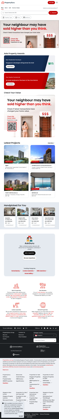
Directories (19, 375)
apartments (6, 366)
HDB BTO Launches (7, 381)
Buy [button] (2, 8)
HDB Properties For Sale (34, 381)
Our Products (6, 336)
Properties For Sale (35, 375)
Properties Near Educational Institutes (34, 394)
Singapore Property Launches (8, 397)
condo (7, 297)
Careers (5, 338)
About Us (5, 334)
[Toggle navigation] (56, 2)
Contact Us (22, 332)
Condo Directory (20, 376)
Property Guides (7, 379)
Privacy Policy (19, 408)
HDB (25, 295)
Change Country (38, 332)
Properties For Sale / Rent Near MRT (22, 393)
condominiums (49, 365)
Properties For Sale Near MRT (21, 397)
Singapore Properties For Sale (35, 377)
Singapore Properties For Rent (48, 377)
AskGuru (5, 376)
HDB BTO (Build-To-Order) (12, 316)
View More (51, 143)
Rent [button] (6, 8)
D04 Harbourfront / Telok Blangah (47, 397)
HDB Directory (19, 379)
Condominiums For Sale (34, 385)
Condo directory (41, 292)
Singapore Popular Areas (48, 393)
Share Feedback (22, 336)
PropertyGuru (6, 375)
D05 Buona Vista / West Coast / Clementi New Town (48, 401)
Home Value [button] (16, 8)
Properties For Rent (48, 375)
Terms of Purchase (44, 414)
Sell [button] (10, 8)
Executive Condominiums (20, 366)
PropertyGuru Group (8, 332)
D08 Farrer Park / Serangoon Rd (47, 406)
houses (28, 366)
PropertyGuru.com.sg (8, 360)
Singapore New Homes (7, 393)
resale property (18, 293)
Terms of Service (26, 414)
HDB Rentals (46, 380)
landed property (22, 297)
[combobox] (26, 12)
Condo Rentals (46, 382)
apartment (14, 297)
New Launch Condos (8, 400)
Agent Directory (20, 381)
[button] (29, 258)
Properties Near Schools (34, 402)
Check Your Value (29, 116)
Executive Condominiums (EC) (18, 314)
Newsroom (21, 334)
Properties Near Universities (34, 398)
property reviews (13, 313)
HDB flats (11, 366)
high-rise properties (15, 295)
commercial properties (37, 366)
